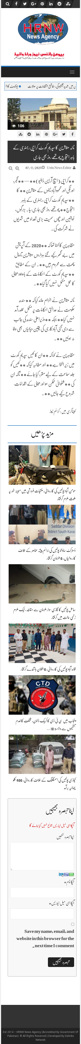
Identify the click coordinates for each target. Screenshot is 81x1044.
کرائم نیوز (54, 411)
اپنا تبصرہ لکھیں (65, 837)
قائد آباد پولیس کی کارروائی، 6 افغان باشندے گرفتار (48, 669)
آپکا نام (69, 882)
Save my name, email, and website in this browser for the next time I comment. (45, 938)
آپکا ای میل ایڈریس (61, 903)
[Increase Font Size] (17, 168)
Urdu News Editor (59, 167)
